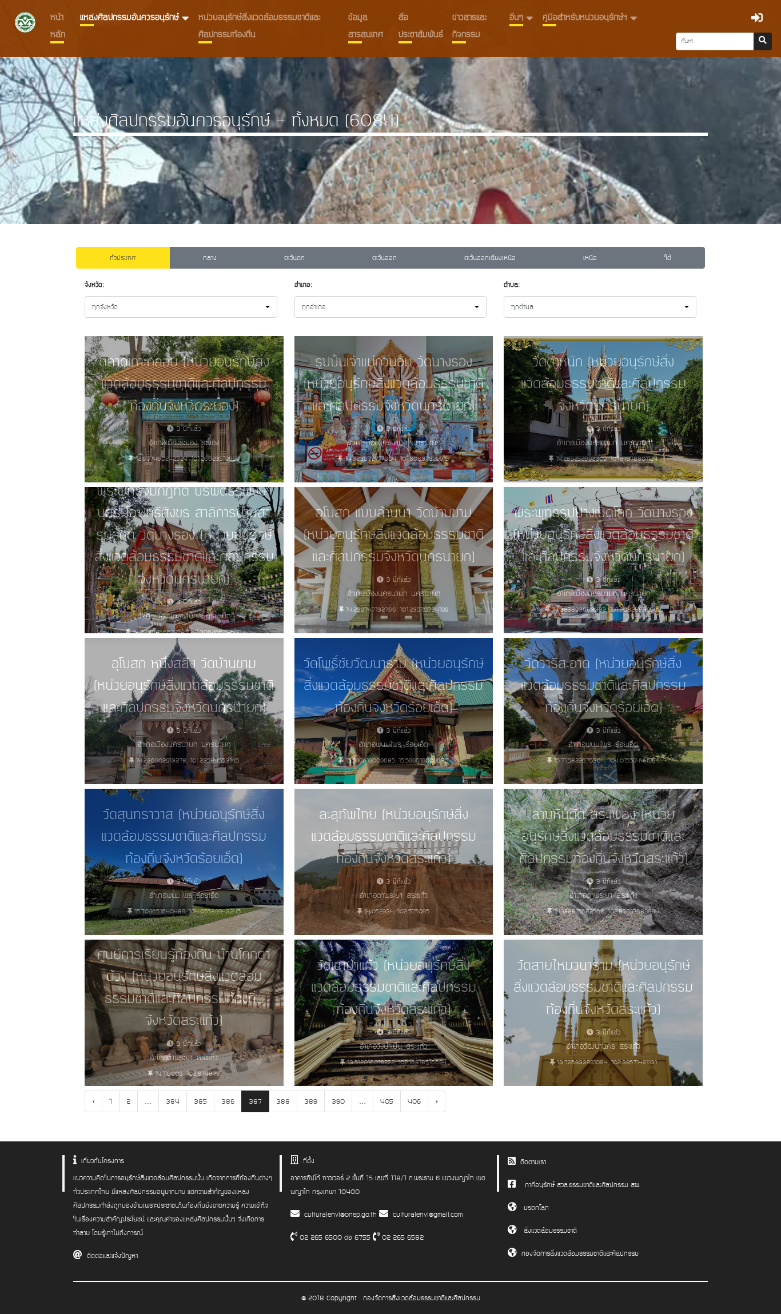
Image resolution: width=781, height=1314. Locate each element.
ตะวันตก (294, 257)
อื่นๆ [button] (517, 17)
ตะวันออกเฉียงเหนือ (490, 257)
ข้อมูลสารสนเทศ (365, 26)
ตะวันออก (384, 257)
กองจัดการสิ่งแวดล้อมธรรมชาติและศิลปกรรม (580, 1253)
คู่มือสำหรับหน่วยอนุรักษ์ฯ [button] (586, 17)
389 (310, 1101)
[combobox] (181, 307)
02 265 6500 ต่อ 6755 (333, 1237)
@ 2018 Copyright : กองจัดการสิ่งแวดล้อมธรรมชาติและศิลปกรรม (390, 1298)
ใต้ (667, 257)
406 (414, 1101)
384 (173, 1101)
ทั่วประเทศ (123, 257)
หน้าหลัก (57, 26)
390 (338, 1101)
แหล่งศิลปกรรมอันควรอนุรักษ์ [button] (131, 17)
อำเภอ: (303, 284)
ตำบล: (512, 284)
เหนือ (590, 257)
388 (283, 1101)
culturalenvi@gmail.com (428, 1214)
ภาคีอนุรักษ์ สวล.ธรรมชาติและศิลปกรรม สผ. (582, 1184)
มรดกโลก (535, 1207)
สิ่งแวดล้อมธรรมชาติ (549, 1230)
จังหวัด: (94, 284)
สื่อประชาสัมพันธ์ (421, 26)
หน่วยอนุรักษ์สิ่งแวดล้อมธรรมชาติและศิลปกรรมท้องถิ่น (259, 26)
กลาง (210, 257)
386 (227, 1101)
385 (200, 1101)
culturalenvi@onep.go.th (340, 1214)
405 (386, 1101)
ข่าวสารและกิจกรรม (469, 26)
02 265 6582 (402, 1237)
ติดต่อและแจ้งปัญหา (112, 1255)
